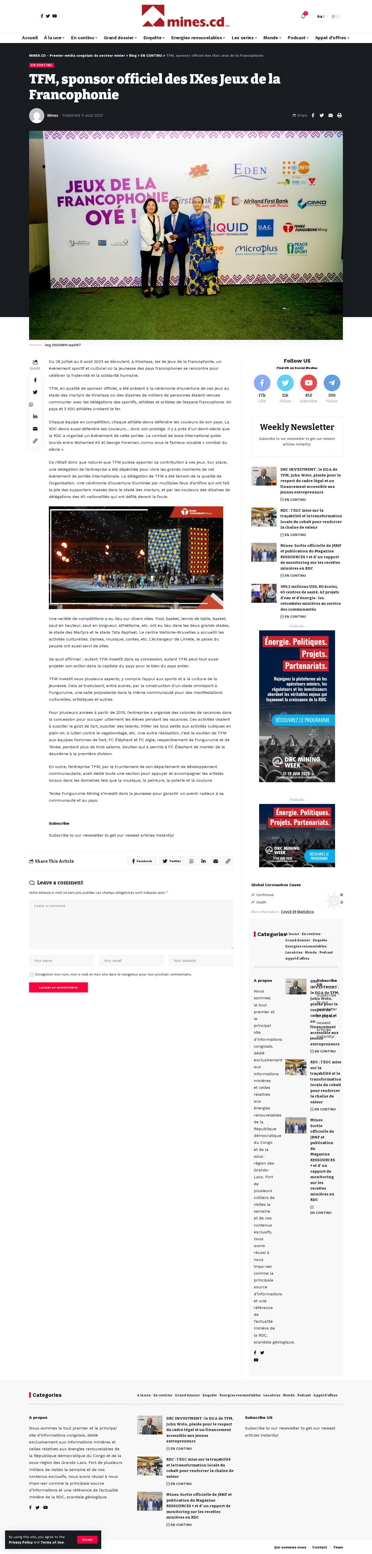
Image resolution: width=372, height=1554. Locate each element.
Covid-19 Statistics (297, 912)
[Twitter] (48, 16)
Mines (52, 115)
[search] (310, 16)
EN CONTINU (41, 65)
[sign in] (33, 16)
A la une (292, 934)
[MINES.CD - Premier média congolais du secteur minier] (186, 16)
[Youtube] (309, 389)
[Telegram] (332, 389)
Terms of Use (52, 1542)
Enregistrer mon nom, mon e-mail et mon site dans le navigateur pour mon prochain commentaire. (113, 974)
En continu (311, 934)
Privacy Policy (21, 1542)
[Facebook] (42, 16)
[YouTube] (54, 16)
